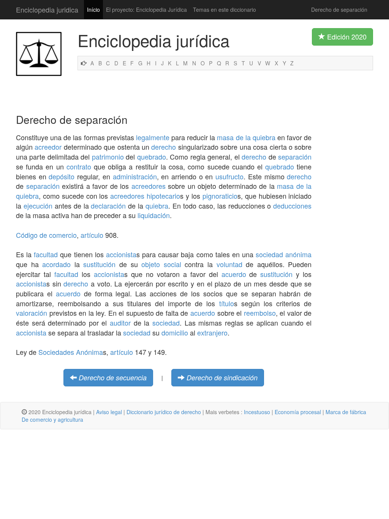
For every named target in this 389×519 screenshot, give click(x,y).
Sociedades (56, 352)
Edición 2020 (346, 36)
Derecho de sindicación (222, 377)
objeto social (161, 264)
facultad (46, 254)
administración (135, 176)
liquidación (154, 215)
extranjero (212, 332)
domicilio (174, 332)
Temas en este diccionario (224, 9)
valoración (31, 313)
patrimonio (108, 156)
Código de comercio (46, 235)
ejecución (38, 205)
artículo (92, 235)
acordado (56, 264)
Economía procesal (298, 412)
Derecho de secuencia (113, 377)
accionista (121, 254)
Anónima (89, 352)
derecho (163, 147)
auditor (120, 323)
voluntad (229, 264)
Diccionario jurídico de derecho (164, 412)
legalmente (152, 137)
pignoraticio (219, 196)
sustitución (99, 264)
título (226, 303)
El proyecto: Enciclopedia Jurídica (146, 9)
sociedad (166, 323)
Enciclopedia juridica (47, 9)
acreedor (48, 147)
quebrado (151, 156)
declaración (108, 205)
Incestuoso (257, 412)
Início (93, 9)
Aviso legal (109, 412)
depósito (61, 176)
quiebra (156, 205)
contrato (78, 166)
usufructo (229, 176)
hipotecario (163, 196)
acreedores (148, 186)
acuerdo (233, 274)
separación (295, 156)
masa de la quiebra (246, 137)
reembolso (260, 313)
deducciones (292, 205)
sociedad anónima (284, 254)
